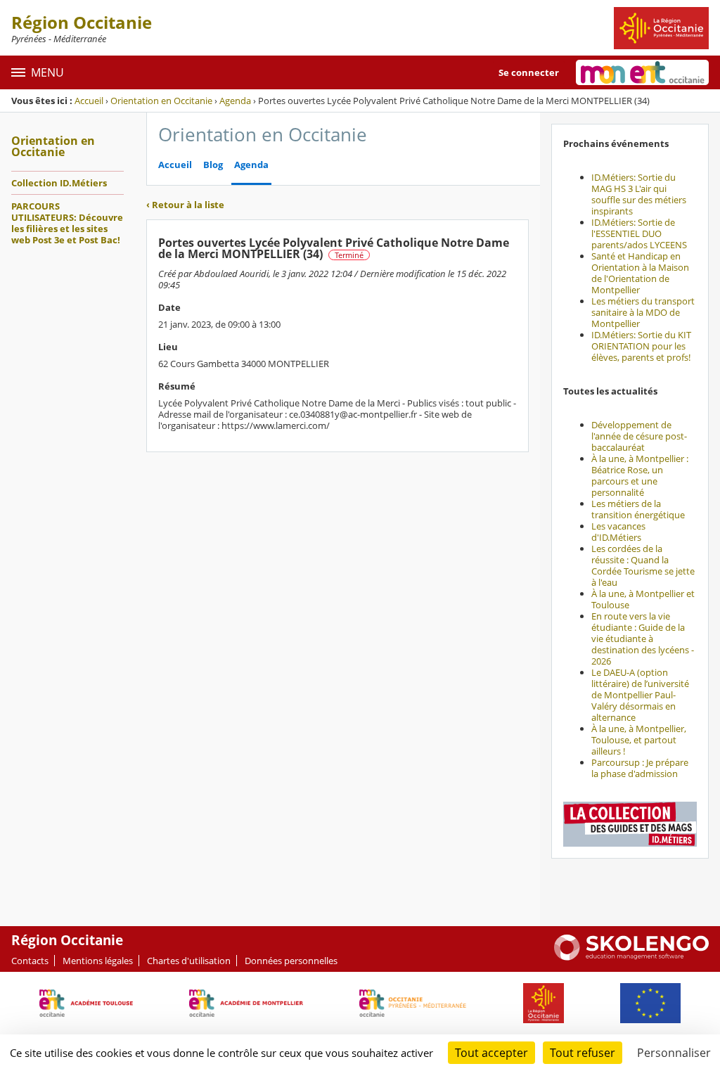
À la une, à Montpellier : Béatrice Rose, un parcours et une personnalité (639, 475)
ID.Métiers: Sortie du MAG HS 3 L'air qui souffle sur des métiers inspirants (638, 194)
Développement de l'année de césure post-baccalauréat (639, 436)
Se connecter (529, 72)
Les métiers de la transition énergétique (638, 509)
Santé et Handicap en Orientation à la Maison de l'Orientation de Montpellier (640, 273)
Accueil (89, 100)
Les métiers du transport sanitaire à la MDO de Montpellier (643, 312)
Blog (213, 165)
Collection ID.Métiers (59, 183)
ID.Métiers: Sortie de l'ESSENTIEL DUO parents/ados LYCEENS (639, 233)
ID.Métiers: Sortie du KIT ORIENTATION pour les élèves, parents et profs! (641, 346)
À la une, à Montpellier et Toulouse (643, 599)
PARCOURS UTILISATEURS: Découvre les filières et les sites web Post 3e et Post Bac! (67, 223)
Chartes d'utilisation (189, 960)
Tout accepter (491, 1052)
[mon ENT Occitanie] (642, 72)
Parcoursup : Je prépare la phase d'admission (639, 768)
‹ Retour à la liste (185, 204)
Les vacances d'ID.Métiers (618, 532)
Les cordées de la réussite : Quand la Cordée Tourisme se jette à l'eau (643, 565)
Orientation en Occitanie (161, 100)
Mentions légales (98, 960)
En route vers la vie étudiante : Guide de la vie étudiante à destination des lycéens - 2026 (642, 638)
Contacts (30, 960)
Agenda (235, 100)
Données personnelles (291, 960)
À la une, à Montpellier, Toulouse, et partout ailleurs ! (638, 739)
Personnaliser (674, 1052)
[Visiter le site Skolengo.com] (631, 957)
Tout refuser (582, 1052)
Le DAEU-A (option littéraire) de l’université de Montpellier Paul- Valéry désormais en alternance (640, 695)
